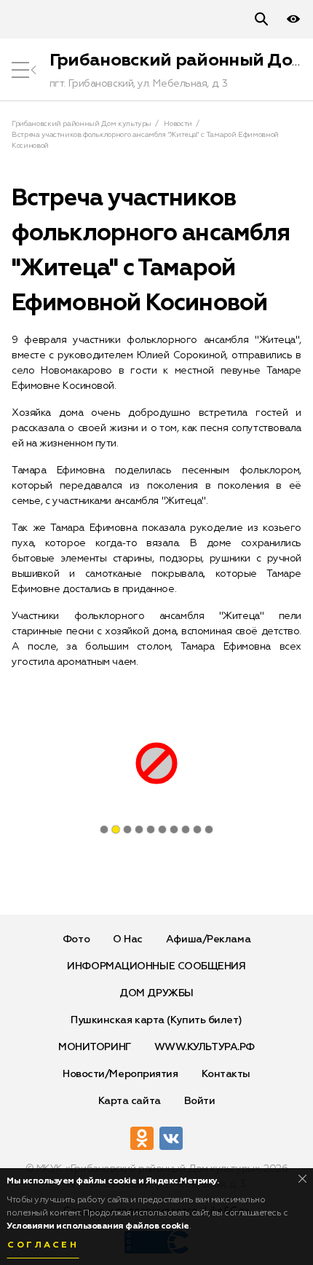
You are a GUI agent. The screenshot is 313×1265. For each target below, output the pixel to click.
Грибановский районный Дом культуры (81, 123)
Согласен (43, 1245)
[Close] (302, 1179)
